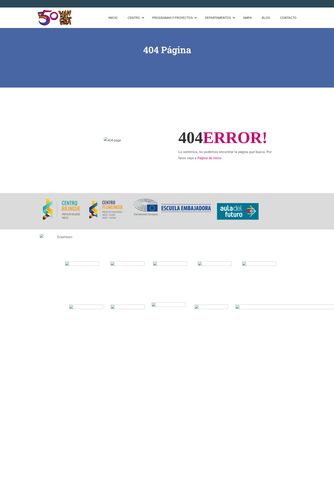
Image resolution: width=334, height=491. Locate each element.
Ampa (247, 18)
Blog (266, 18)
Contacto (288, 18)
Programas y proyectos (172, 18)
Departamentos (218, 18)
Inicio (113, 18)
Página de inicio (209, 158)
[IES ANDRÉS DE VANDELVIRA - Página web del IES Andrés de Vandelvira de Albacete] (54, 18)
